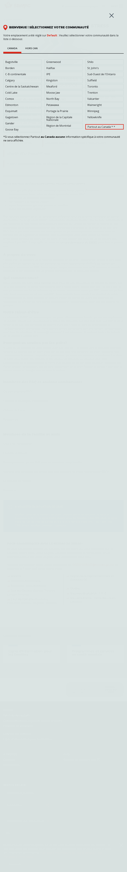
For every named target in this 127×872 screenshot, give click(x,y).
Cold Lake (11, 92)
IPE (48, 74)
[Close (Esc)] (111, 15)
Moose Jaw (53, 92)
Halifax (50, 68)
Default (52, 35)
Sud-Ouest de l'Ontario (101, 74)
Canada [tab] (12, 48)
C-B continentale (15, 74)
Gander (9, 123)
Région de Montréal (58, 125)
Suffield (92, 80)
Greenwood (53, 62)
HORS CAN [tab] (31, 48)
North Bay (52, 99)
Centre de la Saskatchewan (22, 86)
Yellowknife (94, 117)
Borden (10, 68)
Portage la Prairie (57, 111)
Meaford (51, 86)
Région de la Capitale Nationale (59, 118)
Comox (9, 99)
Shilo (90, 62)
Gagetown (11, 117)
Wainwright (94, 105)
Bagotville (11, 62)
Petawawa (52, 105)
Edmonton (11, 105)
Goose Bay (12, 129)
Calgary (10, 80)
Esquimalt (11, 111)
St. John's (93, 68)
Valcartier (93, 99)
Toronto (92, 86)
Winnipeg (93, 111)
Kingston (52, 80)
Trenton (92, 92)
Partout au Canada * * (101, 127)
